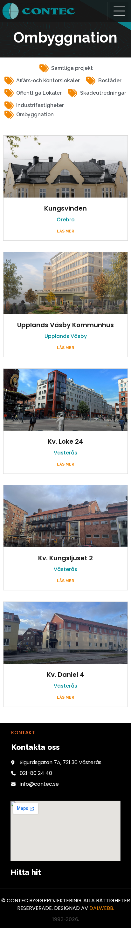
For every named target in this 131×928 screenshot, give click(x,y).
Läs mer (65, 231)
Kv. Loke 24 (65, 441)
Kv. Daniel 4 (65, 674)
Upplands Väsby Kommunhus (65, 324)
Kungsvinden (65, 208)
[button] (119, 12)
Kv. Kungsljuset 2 (65, 558)
